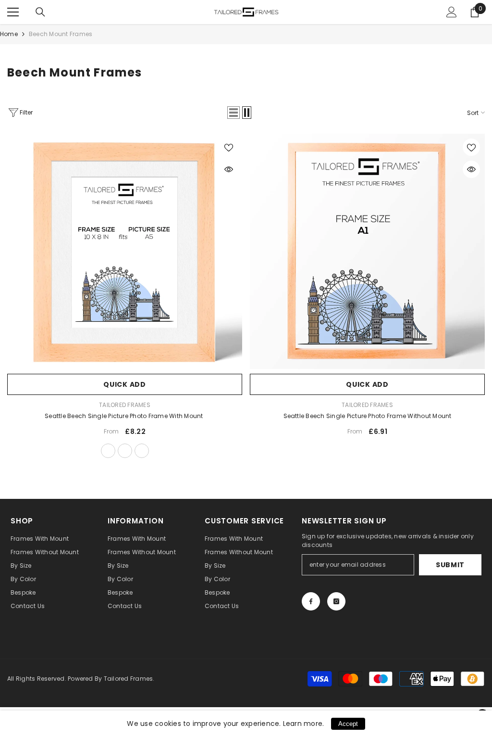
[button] (233, 112)
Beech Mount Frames (60, 34)
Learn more (302, 723)
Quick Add (124, 384)
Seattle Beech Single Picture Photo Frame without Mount (367, 416)
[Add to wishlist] (228, 147)
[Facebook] (311, 601)
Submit (450, 565)
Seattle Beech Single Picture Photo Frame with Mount (124, 416)
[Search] (40, 12)
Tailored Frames (124, 405)
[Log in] (451, 12)
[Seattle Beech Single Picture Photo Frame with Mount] (124, 251)
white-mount (108, 451)
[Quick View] (228, 169)
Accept (348, 723)
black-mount (142, 451)
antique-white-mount (125, 451)
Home (9, 34)
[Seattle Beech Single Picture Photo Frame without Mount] (367, 251)
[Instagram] (336, 601)
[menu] (13, 12)
